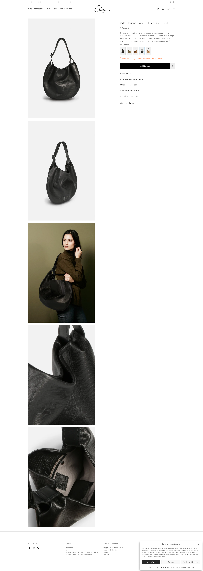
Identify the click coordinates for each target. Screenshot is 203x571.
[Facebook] (126, 103)
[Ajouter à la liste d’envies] (172, 66)
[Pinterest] (129, 103)
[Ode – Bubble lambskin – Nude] (148, 51)
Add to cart (145, 66)
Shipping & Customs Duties (113, 547)
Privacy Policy (152, 567)
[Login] (158, 9)
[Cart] (173, 9)
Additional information (130, 90)
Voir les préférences (190, 562)
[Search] (163, 9)
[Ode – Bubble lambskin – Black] (123, 51)
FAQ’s (68, 550)
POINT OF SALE (71, 2)
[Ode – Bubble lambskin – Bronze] (129, 51)
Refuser (171, 562)
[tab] (147, 73)
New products (66, 9)
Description (125, 74)
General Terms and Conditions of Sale (79, 554)
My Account (70, 547)
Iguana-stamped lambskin (131, 79)
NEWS (46, 2)
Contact (106, 554)
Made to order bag (128, 85)
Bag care (106, 552)
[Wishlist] (168, 9)
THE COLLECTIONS (57, 2)
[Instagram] (33, 548)
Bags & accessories (36, 9)
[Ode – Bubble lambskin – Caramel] (135, 51)
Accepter (151, 562)
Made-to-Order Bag (110, 550)
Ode (137, 96)
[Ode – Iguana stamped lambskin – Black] (142, 51)
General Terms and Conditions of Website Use (180, 567)
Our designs (52, 9)
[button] (199, 544)
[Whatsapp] (133, 103)
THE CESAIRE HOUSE (35, 2)
